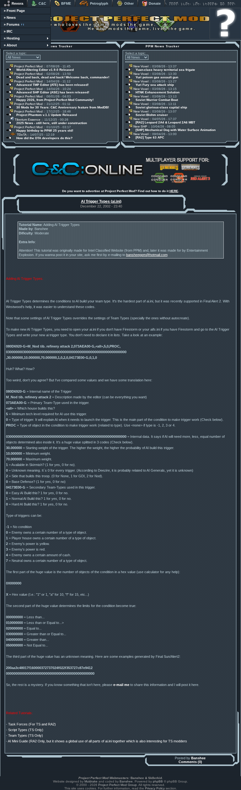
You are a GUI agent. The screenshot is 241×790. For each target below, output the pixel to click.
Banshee (198, 758)
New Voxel (140, 66)
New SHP (139, 126)
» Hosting (12, 38)
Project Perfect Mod (28, 66)
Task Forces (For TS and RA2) (32, 724)
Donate (155, 3)
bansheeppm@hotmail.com (147, 255)
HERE (173, 191)
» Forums (11, 24)
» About (10, 45)
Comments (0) (190, 762)
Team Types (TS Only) (25, 735)
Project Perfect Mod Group (117, 785)
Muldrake (91, 781)
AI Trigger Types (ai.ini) (101, 201)
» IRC (8, 31)
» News (10, 17)
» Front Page (14, 11)
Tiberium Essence (27, 119)
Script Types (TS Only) (25, 730)
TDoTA (21, 134)
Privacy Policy (155, 788)
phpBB (158, 781)
